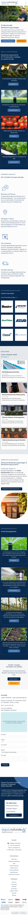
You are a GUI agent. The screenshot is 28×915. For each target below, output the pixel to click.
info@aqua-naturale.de (15, 843)
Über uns (14, 882)
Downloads (14, 884)
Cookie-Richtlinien (14, 865)
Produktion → (14, 136)
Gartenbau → (14, 620)
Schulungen (14, 888)
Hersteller (14, 886)
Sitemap (14, 895)
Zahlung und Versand (14, 874)
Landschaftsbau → (14, 110)
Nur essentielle (15, 912)
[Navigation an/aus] (26, 3)
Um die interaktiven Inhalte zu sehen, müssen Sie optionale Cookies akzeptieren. (14, 722)
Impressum (14, 859)
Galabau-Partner (14, 890)
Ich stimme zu (23, 912)
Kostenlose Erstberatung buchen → (11, 488)
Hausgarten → (13, 84)
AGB (14, 863)
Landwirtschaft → (14, 162)
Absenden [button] (5, 764)
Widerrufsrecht (14, 868)
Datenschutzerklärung (14, 861)
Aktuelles (14, 893)
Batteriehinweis (14, 872)
